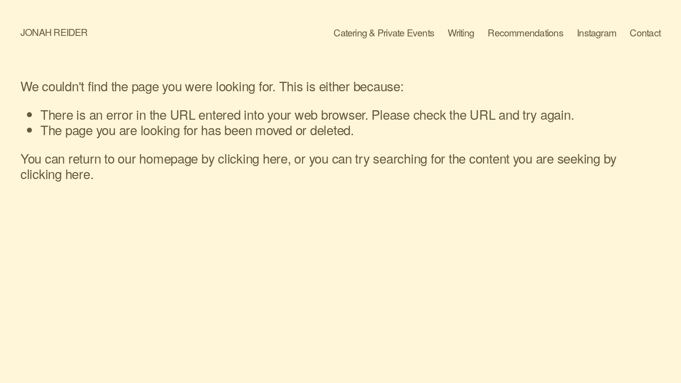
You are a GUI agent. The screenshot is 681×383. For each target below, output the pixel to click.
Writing (461, 32)
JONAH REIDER (54, 31)
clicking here (253, 158)
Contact (645, 32)
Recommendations (525, 32)
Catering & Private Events (384, 32)
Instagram (596, 32)
